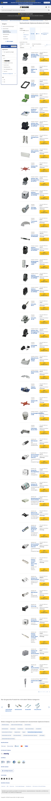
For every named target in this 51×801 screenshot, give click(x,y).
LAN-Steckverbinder (17, 735)
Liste (33, 33)
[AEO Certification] (14, 762)
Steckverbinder (25, 20)
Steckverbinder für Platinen (7, 732)
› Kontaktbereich (28, 786)
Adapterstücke (17, 732)
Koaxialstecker (5, 38)
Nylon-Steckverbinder (30, 728)
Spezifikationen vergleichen (45, 34)
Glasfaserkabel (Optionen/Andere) (8, 738)
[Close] (49, 14)
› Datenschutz (11, 786)
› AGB (7, 786)
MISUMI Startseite (4, 20)
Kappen (23, 732)
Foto (38, 33)
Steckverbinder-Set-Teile (6, 735)
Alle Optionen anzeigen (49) (8, 73)
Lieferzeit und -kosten (25, 35)
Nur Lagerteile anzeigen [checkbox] (9, 52)
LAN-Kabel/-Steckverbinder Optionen (30, 735)
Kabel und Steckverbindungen (15, 20)
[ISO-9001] (3, 762)
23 (47, 691)
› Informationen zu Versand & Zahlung (38, 786)
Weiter (49, 692)
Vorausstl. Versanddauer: (36, 44)
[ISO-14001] (9, 762)
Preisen (26, 38)
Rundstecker (5, 36)
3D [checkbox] (4, 81)
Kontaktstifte (38, 728)
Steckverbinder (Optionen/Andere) (36, 20)
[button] (47, 2)
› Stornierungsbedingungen (20, 786)
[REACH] (23, 762)
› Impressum (3, 786)
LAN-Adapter (42, 735)
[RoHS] (19, 762)
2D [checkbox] (4, 79)
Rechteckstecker (6, 34)
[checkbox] (9, 61)
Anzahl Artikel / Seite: (23, 42)
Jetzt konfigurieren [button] (44, 59)
